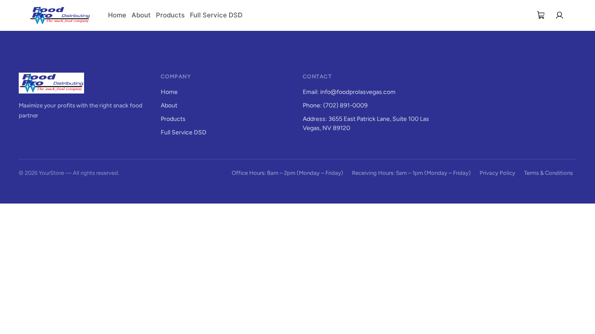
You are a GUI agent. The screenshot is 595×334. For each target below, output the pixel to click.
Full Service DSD (216, 15)
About (141, 15)
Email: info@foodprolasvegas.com (349, 92)
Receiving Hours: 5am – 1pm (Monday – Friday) (411, 173)
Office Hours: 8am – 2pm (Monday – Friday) (287, 173)
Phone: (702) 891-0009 (335, 105)
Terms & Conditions (548, 173)
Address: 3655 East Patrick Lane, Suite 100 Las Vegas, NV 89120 (366, 123)
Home (117, 15)
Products (170, 15)
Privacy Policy (497, 173)
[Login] (559, 15)
